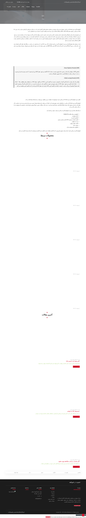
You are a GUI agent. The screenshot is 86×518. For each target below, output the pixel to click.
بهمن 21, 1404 (77, 409)
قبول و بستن (48, 517)
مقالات (53, 497)
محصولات (52, 495)
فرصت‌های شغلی (51, 499)
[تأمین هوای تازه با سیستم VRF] (47, 339)
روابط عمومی (72, 359)
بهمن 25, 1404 (77, 359)
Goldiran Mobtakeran (67, 512)
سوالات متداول (51, 501)
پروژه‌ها (53, 493)
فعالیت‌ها (52, 491)
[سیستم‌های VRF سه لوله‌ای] (47, 389)
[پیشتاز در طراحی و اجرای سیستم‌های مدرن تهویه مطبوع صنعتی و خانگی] (75, 7)
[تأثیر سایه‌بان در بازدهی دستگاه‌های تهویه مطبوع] (47, 439)
